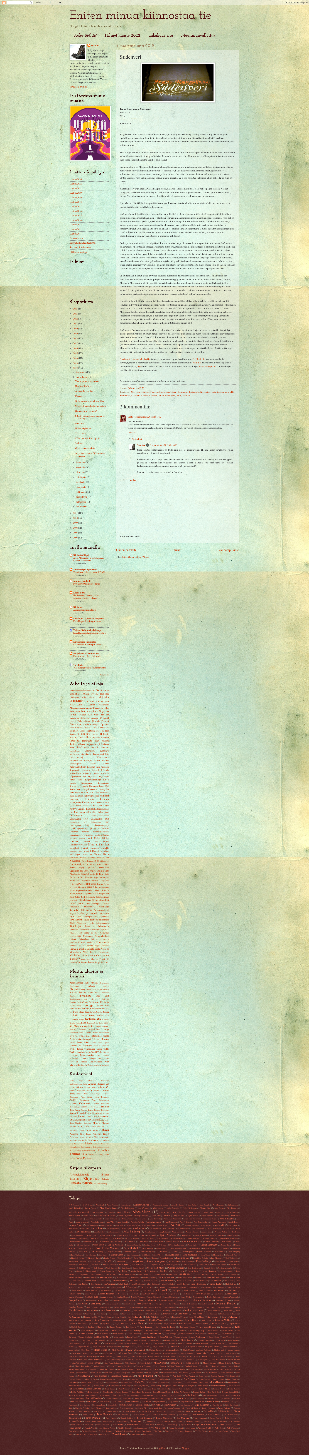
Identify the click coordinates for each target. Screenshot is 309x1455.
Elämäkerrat (75, 724)
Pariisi (95, 1032)
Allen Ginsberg (194, 1212)
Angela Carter (179, 1215)
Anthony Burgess (191, 1225)
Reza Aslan (137, 1388)
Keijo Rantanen (234, 1323)
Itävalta (92, 1011)
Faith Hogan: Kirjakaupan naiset (87, 621)
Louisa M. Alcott (92, 1343)
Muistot (84, 848)
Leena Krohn (101, 1336)
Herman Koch (90, 1280)
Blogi (101, 711)
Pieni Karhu (85, 1134)
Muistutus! (80, 423)
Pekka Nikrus (122, 1379)
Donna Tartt (83, 1251)
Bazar (79, 1093)
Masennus (88, 834)
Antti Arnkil (219, 1225)
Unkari (98, 1055)
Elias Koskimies (133, 1255)
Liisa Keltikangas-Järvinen (136, 1340)
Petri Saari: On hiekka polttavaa (86, 583)
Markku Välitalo (187, 1353)
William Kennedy (105, 1431)
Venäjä (84, 1058)
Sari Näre (236, 1398)
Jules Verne (89, 1313)
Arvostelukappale (79, 1174)
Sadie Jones (118, 1395)
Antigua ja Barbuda (101, 989)
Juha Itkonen (107, 1310)
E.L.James (174, 1251)
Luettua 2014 (76, 220)
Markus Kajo (92, 1356)
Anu (139, 366)
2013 (75, 363)
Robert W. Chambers (182, 1392)
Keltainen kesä (93, 766)
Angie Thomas (192, 1215)
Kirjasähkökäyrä (81, 555)
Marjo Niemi (142, 1353)
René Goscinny (124, 1388)
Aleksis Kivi (205, 1208)
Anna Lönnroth (155, 1218)
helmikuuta (81, 501)
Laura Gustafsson (85, 1333)
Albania (91, 986)
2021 (75, 323)
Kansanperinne (76, 760)
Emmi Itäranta (183, 1257)
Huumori (105, 737)
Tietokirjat (75, 926)
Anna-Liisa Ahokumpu (172, 1218)
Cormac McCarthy (134, 1245)
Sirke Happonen (186, 1405)
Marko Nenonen (232, 1353)
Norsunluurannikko (77, 1032)
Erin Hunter (121, 1261)
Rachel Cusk (114, 1385)
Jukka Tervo (228, 1310)
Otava (104, 1129)
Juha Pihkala (124, 1310)
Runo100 (90, 890)
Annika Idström (92, 1225)
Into (102, 1106)
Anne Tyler (110, 1222)
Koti (107, 786)
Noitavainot (74, 857)
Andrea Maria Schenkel (106, 1215)
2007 (75, 532)
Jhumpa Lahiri (75, 1300)
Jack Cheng (206, 1287)
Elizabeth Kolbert (77, 1258)
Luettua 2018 (76, 201)
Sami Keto (236, 1395)
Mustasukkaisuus (76, 851)
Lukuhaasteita (160, 36)
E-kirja (105, 1174)
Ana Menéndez (232, 1212)
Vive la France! (78, 1061)
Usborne (73, 1158)
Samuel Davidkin (94, 1398)
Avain (89, 1090)
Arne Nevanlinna (198, 1228)
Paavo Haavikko (226, 1372)
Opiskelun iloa (76, 870)
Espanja (73, 1002)
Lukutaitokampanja (101, 825)
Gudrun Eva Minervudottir (86, 1271)
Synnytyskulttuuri (101, 910)
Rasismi (100, 884)
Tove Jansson (199, 1417)
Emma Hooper (151, 1258)
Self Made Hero (76, 1143)
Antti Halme (233, 1225)
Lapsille (81, 808)
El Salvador (104, 999)
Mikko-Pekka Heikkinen (113, 1363)
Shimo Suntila (213, 1401)
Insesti (72, 747)
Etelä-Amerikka (96, 1002)
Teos (173, 395)
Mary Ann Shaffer (137, 1356)
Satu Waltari (146, 1401)
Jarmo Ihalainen (106, 1293)
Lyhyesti (80, 828)
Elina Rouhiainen (190, 1254)
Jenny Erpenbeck (154, 1297)
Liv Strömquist (187, 1340)
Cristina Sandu (149, 1245)
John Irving (96, 1303)
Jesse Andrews (198, 1297)
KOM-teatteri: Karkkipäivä (87, 438)
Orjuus (86, 870)
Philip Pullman (126, 1382)
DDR (107, 995)
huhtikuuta (81, 491)
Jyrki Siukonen (211, 1313)
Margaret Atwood (177, 1346)
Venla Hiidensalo (134, 1424)
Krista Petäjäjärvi (87, 1330)
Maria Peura (100, 1349)
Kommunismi (103, 783)
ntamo (90, 1158)
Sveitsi (72, 1048)
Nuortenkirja (77, 864)
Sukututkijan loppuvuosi (85, 569)
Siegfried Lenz (227, 1401)
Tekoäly (72, 923)
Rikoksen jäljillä (85, 887)
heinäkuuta (81, 477)
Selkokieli (73, 900)
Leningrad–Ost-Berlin (95, 1023)
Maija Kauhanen (98, 1346)
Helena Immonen (231, 1274)
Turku (99, 1052)
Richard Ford (190, 1388)
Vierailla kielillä (93, 948)
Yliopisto (95, 959)
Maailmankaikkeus (101, 831)
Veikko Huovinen (102, 1424)
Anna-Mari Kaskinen (192, 1218)
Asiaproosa (75, 711)
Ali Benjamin (98, 1212)
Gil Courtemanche (225, 1268)
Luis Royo (158, 1343)
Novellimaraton (103, 861)
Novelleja (75, 860)
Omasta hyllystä (81, 1182)
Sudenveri (79, 443)
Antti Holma (73, 1228)
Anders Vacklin (74, 1215)
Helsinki (73, 1008)
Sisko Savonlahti (231, 1405)
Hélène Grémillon (201, 1280)
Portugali (87, 1039)
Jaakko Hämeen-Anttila (177, 1287)
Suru (89, 910)
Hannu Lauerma (226, 1271)
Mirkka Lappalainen (82, 1366)
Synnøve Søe (161, 1411)
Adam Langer (126, 1205)
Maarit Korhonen (201, 1343)
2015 (75, 353)
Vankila (90, 945)
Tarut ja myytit (76, 919)
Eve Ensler (96, 1264)
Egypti (94, 999)
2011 (75, 513)
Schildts (92, 1140)
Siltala (88, 1143)
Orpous (93, 870)
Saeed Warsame (133, 1395)
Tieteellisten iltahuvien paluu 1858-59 (89, 572)
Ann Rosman (235, 1215)
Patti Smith (177, 1376)
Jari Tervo (233, 1290)
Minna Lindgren (192, 1362)
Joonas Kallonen (120, 1307)
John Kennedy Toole (113, 1303)
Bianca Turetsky (138, 1235)
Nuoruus (89, 864)
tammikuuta (82, 506)
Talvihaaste (104, 916)
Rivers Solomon (122, 1392)
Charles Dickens (209, 1238)
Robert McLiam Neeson (162, 1392)
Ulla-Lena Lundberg (192, 1421)
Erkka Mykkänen (136, 1261)
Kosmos (81, 1116)
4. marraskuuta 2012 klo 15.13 (147, 416)
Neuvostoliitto (95, 1029)
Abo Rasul (100, 1205)
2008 (75, 527)
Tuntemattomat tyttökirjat (90, 929)
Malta (98, 1026)
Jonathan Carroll (206, 1303)
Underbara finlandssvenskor (82, 1055)
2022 (75, 318)
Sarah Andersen (182, 1398)
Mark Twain (155, 1353)
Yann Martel (170, 1431)
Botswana (105, 992)
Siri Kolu (156, 1404)
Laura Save (199, 1333)
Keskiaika (105, 766)
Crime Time (93, 1096)
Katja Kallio (106, 1323)
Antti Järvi (85, 1228)
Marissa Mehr (219, 1350)
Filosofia (100, 730)
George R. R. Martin (156, 1267)
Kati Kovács (82, 1323)
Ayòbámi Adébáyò (222, 1232)
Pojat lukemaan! (101, 877)
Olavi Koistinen (137, 1372)
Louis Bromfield (75, 1343)
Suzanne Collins (112, 1411)
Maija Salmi (129, 1346)
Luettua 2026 (76, 179)
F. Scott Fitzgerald (171, 1264)
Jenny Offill (185, 1297)
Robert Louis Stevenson (141, 1392)
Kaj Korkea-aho (135, 1316)
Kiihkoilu (105, 770)
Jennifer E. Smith (91, 1297)
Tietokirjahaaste (102, 923)
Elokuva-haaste (83, 721)
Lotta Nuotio (233, 1340)
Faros (94, 1100)
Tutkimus (105, 929)
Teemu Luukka (88, 1414)
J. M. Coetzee (84, 1287)
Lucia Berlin (145, 1343)
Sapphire (169, 1398)
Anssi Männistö (148, 1225)
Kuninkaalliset (76, 802)
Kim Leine (101, 1327)
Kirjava (88, 1113)
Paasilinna (74, 1133)
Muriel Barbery (160, 1366)
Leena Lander (119, 1337)
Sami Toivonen (76, 1398)
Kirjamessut (104, 776)
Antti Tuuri (97, 1228)
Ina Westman (109, 1283)
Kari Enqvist (212, 1317)
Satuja (77, 896)
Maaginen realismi (79, 831)
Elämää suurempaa (91, 724)
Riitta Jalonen (93, 1392)
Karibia (100, 1015)
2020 (75, 328)
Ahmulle (197, 362)
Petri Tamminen (112, 1382)
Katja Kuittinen (155, 1323)
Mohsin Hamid (99, 1366)
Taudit (86, 919)
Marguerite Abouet (212, 1346)
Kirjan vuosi (76, 779)
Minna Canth (160, 1362)
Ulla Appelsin (165, 1421)
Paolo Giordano (100, 1375)
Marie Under (188, 1350)
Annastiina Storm (209, 1218)
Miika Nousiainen (168, 1359)
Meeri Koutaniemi (209, 1356)
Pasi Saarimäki (163, 1376)
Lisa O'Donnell (155, 1340)
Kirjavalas (78, 607)
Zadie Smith (104, 1434)
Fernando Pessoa (188, 1264)
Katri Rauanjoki (185, 1323)
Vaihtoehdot (84, 939)
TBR (72, 916)
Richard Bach (177, 1388)
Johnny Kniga (87, 1109)
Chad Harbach (163, 1238)
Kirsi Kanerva (131, 1327)
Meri (89, 838)
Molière (111, 1366)
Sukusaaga (104, 906)
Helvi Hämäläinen (185, 1277)
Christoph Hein (157, 1241)
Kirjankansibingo (93, 779)
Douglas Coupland (114, 1251)
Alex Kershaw (232, 1208)
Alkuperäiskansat (77, 707)
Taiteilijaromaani (90, 916)
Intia (103, 1008)
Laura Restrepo (170, 1333)
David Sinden (161, 1248)
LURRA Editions (91, 1119)
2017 (75, 343)
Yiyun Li (212, 1431)
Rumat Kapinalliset (78, 890)
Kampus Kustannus (101, 1110)
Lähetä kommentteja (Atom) (135, 556)
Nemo (93, 1126)
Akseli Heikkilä (75, 1208)
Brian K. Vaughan (217, 1235)
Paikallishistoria (88, 874)
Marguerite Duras (229, 1346)
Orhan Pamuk (183, 1372)
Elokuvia (96, 721)
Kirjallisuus (92, 776)
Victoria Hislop (171, 1424)
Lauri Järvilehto (226, 1333)
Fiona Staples (203, 1264)
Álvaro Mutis (135, 1434)
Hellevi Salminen (148, 1277)
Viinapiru (105, 948)
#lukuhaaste (75, 690)
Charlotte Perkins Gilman (228, 1238)
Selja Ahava (173, 1401)
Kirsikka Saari (225, 1327)
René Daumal (110, 1388)
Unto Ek (206, 1421)
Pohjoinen (97, 1133)
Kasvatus (93, 763)
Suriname (105, 1045)
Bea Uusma (236, 1232)
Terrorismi (81, 923)
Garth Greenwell (112, 1268)
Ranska (105, 1039)
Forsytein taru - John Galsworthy (87, 656)
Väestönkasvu (104, 952)
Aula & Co (103, 1087)
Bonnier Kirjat (94, 1093)
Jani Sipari (176, 1290)
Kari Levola (73, 1320)
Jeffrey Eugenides (202, 1293)
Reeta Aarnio (203, 1385)
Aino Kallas (192, 1205)
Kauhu (106, 763)
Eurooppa (89, 1005)
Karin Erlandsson (102, 1320)
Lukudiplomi (103, 812)
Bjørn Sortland (168, 1235)
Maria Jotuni (85, 1350)
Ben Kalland (91, 1235)
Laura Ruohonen (185, 1333)
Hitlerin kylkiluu (83, 428)
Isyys (86, 747)
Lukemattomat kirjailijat (85, 812)
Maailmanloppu (76, 834)
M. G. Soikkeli (186, 1343)
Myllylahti (85, 1126)
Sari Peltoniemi (77, 1401)
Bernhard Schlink (122, 1235)
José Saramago (170, 1307)
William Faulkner (89, 1431)
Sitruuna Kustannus (101, 1143)
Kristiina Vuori (102, 1330)
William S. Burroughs (123, 1431)
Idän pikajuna (102, 740)
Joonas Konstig (135, 1307)
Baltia (90, 992)
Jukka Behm (176, 1310)
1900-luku (103, 697)
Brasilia (72, 996)
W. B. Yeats (219, 1428)
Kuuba (78, 1023)
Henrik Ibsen (234, 1277)
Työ (80, 932)
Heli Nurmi (135, 1277)
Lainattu (105, 1179)
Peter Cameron (204, 1379)
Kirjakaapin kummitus (84, 641)
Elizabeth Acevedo (233, 1255)
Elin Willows (158, 1255)
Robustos (89, 1137)
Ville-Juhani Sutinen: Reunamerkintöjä (89, 667)
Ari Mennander (182, 1228)
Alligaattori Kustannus (98, 1080)
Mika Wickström (78, 1363)
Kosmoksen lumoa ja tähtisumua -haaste (87, 786)
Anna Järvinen (76, 1218)
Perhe (167, 395)
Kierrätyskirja (75, 1179)
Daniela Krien (225, 1245)
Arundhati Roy (99, 1232)
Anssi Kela (119, 1225)
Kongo (81, 1019)
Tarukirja (78, 665)
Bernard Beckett (105, 1235)
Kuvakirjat (97, 805)
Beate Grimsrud (77, 1235)
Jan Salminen (120, 1290)
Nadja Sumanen (191, 1366)
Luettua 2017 (76, 206)
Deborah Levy (194, 1248)
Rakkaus (91, 883)
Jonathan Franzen (226, 1303)
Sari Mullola (225, 1398)
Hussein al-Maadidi (183, 1280)
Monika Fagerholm (125, 1366)
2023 (75, 313)
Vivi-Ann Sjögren (157, 1427)
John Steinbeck (144, 1303)
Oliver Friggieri (152, 1372)
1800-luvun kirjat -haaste (82, 697)
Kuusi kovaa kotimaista (80, 805)
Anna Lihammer (128, 1218)
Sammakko (104, 1137)
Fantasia (154, 391)
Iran (71, 1012)
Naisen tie (87, 854)
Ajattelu (91, 704)
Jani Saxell (160, 1290)
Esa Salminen (187, 1261)
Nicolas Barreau (194, 1369)
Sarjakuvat (104, 893)
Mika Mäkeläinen (218, 1359)
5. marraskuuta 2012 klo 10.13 (163, 445)
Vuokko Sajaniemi (176, 1428)
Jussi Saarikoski (153, 1313)
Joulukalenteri (75, 751)
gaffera (162, 1448)
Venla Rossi (149, 1424)
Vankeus (81, 945)
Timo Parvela (92, 1417)
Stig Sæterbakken (126, 1408)
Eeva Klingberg (234, 1251)
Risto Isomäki (108, 1392)
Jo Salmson (90, 1300)
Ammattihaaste (93, 707)
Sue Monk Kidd (156, 1408)
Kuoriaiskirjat (92, 1116)
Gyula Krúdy (136, 1271)
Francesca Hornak (219, 1264)
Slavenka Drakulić (82, 1408)
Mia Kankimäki (96, 1359)
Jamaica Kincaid (234, 1287)
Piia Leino (204, 1382)
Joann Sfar (116, 1300)
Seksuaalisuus (102, 896)
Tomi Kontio (111, 1418)
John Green (82, 1303)
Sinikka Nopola (142, 1404)
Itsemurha (95, 747)
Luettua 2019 (76, 197)
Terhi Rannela (104, 1414)
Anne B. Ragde (226, 1218)
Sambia (93, 1042)
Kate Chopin (206, 1320)
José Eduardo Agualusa (152, 1307)
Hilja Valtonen (134, 1280)
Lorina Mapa (220, 1340)
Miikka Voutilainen (187, 1359)
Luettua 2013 (76, 224)
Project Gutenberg (100, 1183)
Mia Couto (83, 1359)
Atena (79, 1087)
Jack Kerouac (219, 1287)
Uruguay (106, 1055)
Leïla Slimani (85, 1340)
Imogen (97, 1106)
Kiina (106, 1015)
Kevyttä (95, 770)
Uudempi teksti (126, 550)
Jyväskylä (83, 1015)
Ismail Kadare (216, 1283)
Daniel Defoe (192, 1245)
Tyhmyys (73, 933)
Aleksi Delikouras (189, 1208)
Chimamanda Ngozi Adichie (110, 1241)
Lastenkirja (99, 808)
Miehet (97, 838)
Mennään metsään (77, 838)
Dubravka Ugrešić (130, 1251)
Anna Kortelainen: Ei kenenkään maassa (90, 454)
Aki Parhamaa (232, 1205)
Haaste (95, 734)
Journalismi (90, 750)
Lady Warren (213, 1330)
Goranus (73, 1103)
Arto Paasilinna (83, 1231)
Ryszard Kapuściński (230, 1392)
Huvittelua (74, 740)
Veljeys (97, 945)
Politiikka (74, 880)
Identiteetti (87, 740)
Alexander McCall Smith (79, 1212)
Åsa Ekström (148, 1434)
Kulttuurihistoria (91, 795)
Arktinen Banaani (96, 1083)
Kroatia (72, 1023)
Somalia (97, 1045)
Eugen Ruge (233, 1261)
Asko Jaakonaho (114, 1232)
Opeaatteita (103, 867)
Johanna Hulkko (167, 1300)
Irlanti (75, 1011)
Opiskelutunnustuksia (85, 448)
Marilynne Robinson (203, 1350)
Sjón (70, 1408)
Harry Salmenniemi (127, 1274)
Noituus (83, 857)
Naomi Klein (233, 1366)
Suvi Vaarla (97, 1411)
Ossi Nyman (196, 1372)
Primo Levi (86, 1385)
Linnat (106, 809)
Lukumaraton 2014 (100, 818)
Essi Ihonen (220, 1261)
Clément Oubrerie (83, 1245)
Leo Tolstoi (227, 1337)
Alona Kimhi (208, 1212)
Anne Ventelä (122, 1222)
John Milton (128, 1303)
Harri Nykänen (96, 1274)
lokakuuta (80, 462)
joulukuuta (81, 372)
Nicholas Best (166, 1369)
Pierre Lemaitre (191, 1382)
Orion (82, 1130)
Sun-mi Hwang (192, 1408)
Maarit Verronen (218, 1343)
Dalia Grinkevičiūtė (176, 1245)
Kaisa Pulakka (106, 1317)
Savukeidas (82, 1140)
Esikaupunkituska (101, 727)
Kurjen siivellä (103, 802)
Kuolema (86, 802)
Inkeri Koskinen (153, 1284)
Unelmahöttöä (75, 936)
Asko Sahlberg (131, 1231)
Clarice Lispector (211, 1241)
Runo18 (98, 890)
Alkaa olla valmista (84, 391)
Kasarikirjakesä (76, 763)
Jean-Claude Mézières (149, 1293)
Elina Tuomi (205, 1255)
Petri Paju (99, 1382)
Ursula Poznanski (219, 1421)
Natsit (106, 854)
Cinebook (105, 1093)
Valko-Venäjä (74, 1058)
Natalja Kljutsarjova (76, 1369)
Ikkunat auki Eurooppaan (89, 1008)
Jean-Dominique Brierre (170, 1293)
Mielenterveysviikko (78, 844)
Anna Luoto (141, 1218)
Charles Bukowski (193, 1238)
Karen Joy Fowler (179, 1317)
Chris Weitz (143, 1241)
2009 (75, 522)
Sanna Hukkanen (156, 1398)
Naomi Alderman (218, 1366)
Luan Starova (109, 1343)
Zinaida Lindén (119, 1434)
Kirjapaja (81, 1113)
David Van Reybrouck (178, 1248)
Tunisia (88, 1052)
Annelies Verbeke (137, 1222)
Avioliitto (93, 711)
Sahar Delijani (147, 1395)
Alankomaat (75, 986)
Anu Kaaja (126, 1228)
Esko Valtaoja (204, 1261)
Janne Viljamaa (205, 1290)
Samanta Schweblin (209, 1395)
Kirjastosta (194, 391)
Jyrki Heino (197, 1313)
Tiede (91, 922)
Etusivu (177, 550)
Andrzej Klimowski (141, 1215)
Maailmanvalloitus (198, 36)
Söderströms (103, 1150)
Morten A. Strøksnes (143, 1366)
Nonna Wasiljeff (122, 1372)
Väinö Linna (190, 1428)
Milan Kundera (130, 1363)
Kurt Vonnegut (135, 1330)
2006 (75, 537)
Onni (102, 864)
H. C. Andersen (150, 1271)
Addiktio (90, 701)
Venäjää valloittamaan (99, 1058)
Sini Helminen (126, 1404)
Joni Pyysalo (92, 1307)
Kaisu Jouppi (120, 1317)
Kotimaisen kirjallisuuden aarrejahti (217, 391)
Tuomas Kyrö (75, 1421)
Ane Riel (167, 1215)
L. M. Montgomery (196, 1330)
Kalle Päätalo (151, 1317)
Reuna (82, 1137)
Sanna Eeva (127, 1398)
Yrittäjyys (73, 962)
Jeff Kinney (187, 1293)
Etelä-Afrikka (82, 1002)
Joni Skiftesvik (105, 1307)
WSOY (81, 1157)
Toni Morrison (182, 1417)
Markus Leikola (106, 1356)
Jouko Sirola (183, 1307)
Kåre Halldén (166, 1330)
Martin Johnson (121, 1356)
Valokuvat (91, 942)
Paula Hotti (203, 1376)
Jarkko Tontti (75, 1293)
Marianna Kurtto (173, 1350)
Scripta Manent (103, 1140)
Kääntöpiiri (79, 1119)
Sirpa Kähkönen (202, 1404)
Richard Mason (204, 1388)
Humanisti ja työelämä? (86, 410)
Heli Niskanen (121, 1277)
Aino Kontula (205, 1205)
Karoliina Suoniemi (137, 1320)
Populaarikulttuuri (90, 880)
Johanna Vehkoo (223, 1300)
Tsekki (106, 1048)
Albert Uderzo (158, 1208)
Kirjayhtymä (97, 1113)
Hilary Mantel (119, 1280)
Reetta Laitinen (234, 1385)
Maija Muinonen (114, 1346)
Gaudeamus (104, 1100)
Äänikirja (104, 962)
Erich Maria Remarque (77, 1261)
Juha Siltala (138, 1310)
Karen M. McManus (196, 1317)
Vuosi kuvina (89, 952)
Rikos (95, 887)
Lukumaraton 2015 (78, 822)
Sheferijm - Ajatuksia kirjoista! (88, 618)
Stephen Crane (111, 1408)
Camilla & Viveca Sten (78, 1238)
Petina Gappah (86, 1382)
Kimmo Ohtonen (115, 1327)
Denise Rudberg (223, 1248)
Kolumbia (74, 1019)
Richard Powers (219, 1388)
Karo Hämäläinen (119, 1320)
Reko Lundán (77, 1388)
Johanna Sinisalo (201, 1300)
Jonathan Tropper (76, 1307)
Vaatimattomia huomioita (87, 381)
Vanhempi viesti (229, 550)
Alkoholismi (104, 704)
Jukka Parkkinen (214, 1310)
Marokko (105, 1026)
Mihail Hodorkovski (151, 1359)
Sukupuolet (89, 906)
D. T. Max (162, 1245)
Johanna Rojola (182, 1300)
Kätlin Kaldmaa (152, 1330)
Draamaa (94, 718)
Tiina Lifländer (154, 1414)
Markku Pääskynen (170, 1353)
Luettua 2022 (76, 183)
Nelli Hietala (142, 1369)
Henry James (76, 1280)
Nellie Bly (154, 1369)
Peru (76, 1036)
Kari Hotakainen (229, 1316)
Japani (106, 1011)
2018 (75, 338)
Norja (106, 1029)
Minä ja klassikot (98, 844)
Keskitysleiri (75, 770)
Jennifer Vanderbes (138, 1297)
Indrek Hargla (123, 1284)
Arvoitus (105, 707)
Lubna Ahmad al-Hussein (127, 1343)
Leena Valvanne (166, 1337)
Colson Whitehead (115, 1244)
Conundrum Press (77, 1097)
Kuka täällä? (85, 36)
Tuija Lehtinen (231, 1418)
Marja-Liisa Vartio (110, 1353)
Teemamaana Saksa (93, 1048)
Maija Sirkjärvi (143, 1346)
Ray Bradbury (156, 1385)
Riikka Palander (234, 1388)
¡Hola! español (102, 1065)
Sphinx (72, 1147)
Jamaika (99, 1012)
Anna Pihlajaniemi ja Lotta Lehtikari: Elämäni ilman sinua (88, 559)
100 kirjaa (100, 690)
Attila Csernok (177, 1232)
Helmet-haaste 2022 (122, 36)
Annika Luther (106, 1225)
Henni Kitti (199, 1277)
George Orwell (138, 1268)
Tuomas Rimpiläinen (92, 1421)
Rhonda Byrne (150, 1388)
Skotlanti (73, 1045)
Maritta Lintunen (234, 1350)
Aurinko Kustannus (77, 1090)
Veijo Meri (89, 1424)
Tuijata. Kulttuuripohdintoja (87, 630)
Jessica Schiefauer (214, 1297)
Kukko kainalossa (101, 792)
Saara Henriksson (75, 1395)
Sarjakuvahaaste (90, 893)
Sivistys (72, 903)
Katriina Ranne (202, 1323)
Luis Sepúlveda (171, 1343)
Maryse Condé (153, 1356)
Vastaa (131, 432)
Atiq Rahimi (164, 1232)
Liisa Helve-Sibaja (115, 1340)
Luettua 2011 (76, 233)
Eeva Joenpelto (219, 1251)
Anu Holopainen (112, 1228)
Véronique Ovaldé (205, 1428)
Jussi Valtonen (168, 1313)
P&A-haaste (75, 874)
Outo (107, 870)
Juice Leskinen (163, 1310)
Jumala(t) (104, 750)
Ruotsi (80, 1042)
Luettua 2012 (76, 229)
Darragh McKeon (85, 1248)
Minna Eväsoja (176, 1362)
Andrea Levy (88, 1215)
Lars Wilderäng (227, 1330)
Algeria (106, 986)
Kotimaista (125, 395)
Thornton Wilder (139, 1414)
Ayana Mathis (206, 1232)
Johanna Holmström (148, 1300)
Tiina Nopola (183, 1414)
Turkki (94, 1052)
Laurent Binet (212, 1333)
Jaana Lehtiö (194, 1287)
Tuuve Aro (136, 1421)
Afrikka (94, 982)
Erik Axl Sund (94, 1261)
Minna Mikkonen (209, 1363)
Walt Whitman (232, 1428)
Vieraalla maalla (78, 948)
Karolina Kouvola (175, 1320)
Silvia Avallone (99, 1405)
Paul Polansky (190, 1376)
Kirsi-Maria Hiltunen (187, 1327)
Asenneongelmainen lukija (84, 609)
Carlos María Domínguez (99, 1238)
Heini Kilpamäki (202, 1274)
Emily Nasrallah (124, 1258)
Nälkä (97, 864)
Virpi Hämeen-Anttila (107, 1428)
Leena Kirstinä (85, 1337)
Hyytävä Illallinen (83, 386)
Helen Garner (217, 1274)
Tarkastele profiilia (78, 86)
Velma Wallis (117, 1424)
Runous (105, 890)
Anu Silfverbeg (168, 1228)
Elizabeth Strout (94, 1258)
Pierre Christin (176, 1382)
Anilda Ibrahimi (207, 1215)
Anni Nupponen (171, 1222)
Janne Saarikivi (189, 1290)
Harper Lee (84, 1274)
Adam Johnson (112, 1205)
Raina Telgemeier (140, 1385)
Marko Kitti (201, 1353)
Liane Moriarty (99, 1340)
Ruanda (72, 1042)
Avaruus (84, 711)
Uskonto (73, 939)
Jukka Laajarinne (193, 1310)
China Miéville (130, 1241)
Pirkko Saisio (74, 1385)
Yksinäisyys (84, 958)
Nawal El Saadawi (107, 1369)
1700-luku (94, 694)
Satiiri (72, 896)
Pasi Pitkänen (145, 1375)
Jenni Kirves (218, 1293)
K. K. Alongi (74, 1316)
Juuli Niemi (183, 1313)
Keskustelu (86, 770)
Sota (80, 903)
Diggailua (74, 717)
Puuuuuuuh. (80, 396)
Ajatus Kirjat (76, 1080)
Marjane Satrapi (127, 1353)
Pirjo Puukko (233, 1382)
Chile (98, 995)
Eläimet (105, 721)
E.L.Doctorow (162, 1251)
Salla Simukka (191, 1395)
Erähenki (88, 727)
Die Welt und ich (98, 714)
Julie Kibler (101, 1313)
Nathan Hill (91, 1369)
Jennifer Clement (75, 1297)
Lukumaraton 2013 (79, 818)
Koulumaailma (76, 792)
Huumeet (96, 737)
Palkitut (100, 873)
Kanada (92, 1015)
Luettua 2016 (76, 211)
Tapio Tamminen (176, 1411)
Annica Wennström (219, 1222)
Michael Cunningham (115, 1359)
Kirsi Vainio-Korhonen (165, 1327)
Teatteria (94, 919)
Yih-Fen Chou (200, 1431)
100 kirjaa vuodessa (78, 251)
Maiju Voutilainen (159, 1346)
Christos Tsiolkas (172, 1241)
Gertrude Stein (209, 1268)
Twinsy (100, 1154)
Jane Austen (134, 1290)
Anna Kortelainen (112, 1218)
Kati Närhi (94, 1323)
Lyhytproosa (90, 828)
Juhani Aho (150, 1310)
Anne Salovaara (97, 1222)
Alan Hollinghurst (127, 1208)
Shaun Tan (200, 1401)
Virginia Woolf (90, 1428)
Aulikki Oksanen (192, 1232)
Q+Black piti (198, 359)
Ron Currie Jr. (213, 1392)
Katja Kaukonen (121, 1323)
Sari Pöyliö (91, 1401)
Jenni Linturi (231, 1293)
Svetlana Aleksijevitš (130, 1411)
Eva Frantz (83, 1264)
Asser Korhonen (150, 1232)
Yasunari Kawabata (185, 1431)
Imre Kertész (96, 1284)
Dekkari (82, 714)
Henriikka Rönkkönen (216, 1277)
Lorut (71, 812)
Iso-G (79, 747)
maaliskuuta (82, 496)
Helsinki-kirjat (75, 1106)
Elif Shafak (146, 1255)
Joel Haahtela (129, 1300)
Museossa (94, 848)
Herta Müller (105, 1280)
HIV (88, 734)
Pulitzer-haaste (76, 238)
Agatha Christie (141, 1204)
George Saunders (176, 1267)
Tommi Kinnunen (144, 1418)
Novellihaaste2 (89, 860)
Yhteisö (186, 395)
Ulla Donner (177, 1421)
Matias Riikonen (168, 1356)
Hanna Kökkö (193, 1271)
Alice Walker (164, 1212)
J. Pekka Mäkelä (99, 1287)
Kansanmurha (103, 757)
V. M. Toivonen (234, 1421)
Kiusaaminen (86, 783)
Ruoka (72, 893)
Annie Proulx (77, 1225)
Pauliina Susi (232, 1376)
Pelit (107, 874)
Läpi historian (103, 828)
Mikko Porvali (94, 1362)
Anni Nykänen (185, 1222)
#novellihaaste (87, 690)
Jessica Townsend (231, 1297)
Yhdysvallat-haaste (78, 1064)
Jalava (77, 1110)
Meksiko (73, 1029)
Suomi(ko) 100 (77, 910)
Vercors (160, 1424)
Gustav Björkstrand (107, 1271)
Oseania (88, 1032)
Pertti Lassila (163, 1379)
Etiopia (79, 1005)
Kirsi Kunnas (146, 1326)
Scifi (83, 896)
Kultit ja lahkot (76, 795)
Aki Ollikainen (218, 1205)
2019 (75, 333)
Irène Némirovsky (198, 1283)
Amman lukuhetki (82, 581)
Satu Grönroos (118, 1401)
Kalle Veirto (164, 1317)
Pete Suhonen (189, 1379)
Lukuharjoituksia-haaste (100, 815)
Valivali (81, 942)
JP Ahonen (161, 1287)
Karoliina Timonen (157, 1320)
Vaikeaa (94, 939)
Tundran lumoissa (77, 1052)
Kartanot (105, 760)
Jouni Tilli (210, 1307)
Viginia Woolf (185, 1424)
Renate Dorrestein (93, 1388)
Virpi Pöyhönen (124, 1428)
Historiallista (85, 737)
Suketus (141, 445)
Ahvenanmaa (104, 983)
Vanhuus (73, 945)
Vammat (105, 942)
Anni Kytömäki (154, 1221)
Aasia (72, 982)
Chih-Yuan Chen (89, 1241)
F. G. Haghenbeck (153, 1264)
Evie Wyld (123, 1264)
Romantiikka (104, 887)
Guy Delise (122, 1271)
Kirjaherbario (75, 773)
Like (101, 1119)
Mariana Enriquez (156, 1350)
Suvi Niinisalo (84, 1411)
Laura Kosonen (118, 1333)
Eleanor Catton (117, 1254)
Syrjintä (73, 913)
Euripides (72, 1264)
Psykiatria (105, 880)
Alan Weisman (143, 1208)
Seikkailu (90, 896)
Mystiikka (104, 851)
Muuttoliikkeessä (91, 851)
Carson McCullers (147, 1238)
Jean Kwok (134, 1293)
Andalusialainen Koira (78, 1084)
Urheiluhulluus (102, 935)
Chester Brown (74, 1241)
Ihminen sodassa (77, 744)
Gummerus (85, 1103)
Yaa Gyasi (158, 1431)
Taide (79, 916)
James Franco (76, 1290)
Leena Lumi (79, 592)
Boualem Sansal (200, 1235)
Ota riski (100, 870)
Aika (71, 704)
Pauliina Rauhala (217, 1376)
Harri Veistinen (111, 1274)
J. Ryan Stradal (115, 1287)
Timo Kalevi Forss (231, 1414)
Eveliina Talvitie (109, 1264)
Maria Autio (73, 1350)
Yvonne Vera (92, 1434)
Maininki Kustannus (83, 1123)
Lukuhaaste (76, 815)
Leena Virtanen (181, 1337)
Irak (107, 1008)
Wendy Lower (74, 1431)
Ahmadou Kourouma (160, 1205)
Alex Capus (218, 1208)
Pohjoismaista (76, 1039)
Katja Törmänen (170, 1323)
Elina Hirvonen (172, 1254)
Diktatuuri (84, 718)
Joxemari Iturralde (224, 1307)
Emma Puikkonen (166, 1258)
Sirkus (95, 900)
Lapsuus (90, 808)
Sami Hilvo (224, 1395)
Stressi (106, 903)
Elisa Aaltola (218, 1255)
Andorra (89, 989)
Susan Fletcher (224, 1408)
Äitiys (97, 962)
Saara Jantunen (90, 1395)
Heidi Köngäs (160, 1274)
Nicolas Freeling (210, 1369)
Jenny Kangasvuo (180, 391)
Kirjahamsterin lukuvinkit (86, 653)
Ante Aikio (176, 1225)
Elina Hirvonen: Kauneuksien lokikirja (89, 632)
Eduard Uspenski (188, 1251)
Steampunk (97, 903)
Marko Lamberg (216, 1353)
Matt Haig (182, 1356)
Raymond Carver (170, 1385)
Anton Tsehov (206, 1225)
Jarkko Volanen (90, 1293)
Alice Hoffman (123, 1212)
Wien (106, 1061)
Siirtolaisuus (85, 900)
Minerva (96, 1122)
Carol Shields (117, 1238)
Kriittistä (88, 792)
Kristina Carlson (119, 1330)
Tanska (80, 1048)
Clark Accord (226, 1241)
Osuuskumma (92, 1130)
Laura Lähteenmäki (152, 1333)
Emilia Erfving (109, 1258)
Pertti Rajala (176, 1379)
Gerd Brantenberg (194, 1268)
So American (85, 1045)
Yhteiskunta (102, 955)
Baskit (97, 992)
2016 (75, 348)
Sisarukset (104, 900)
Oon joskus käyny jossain (89, 866)
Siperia (106, 1042)
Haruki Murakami (144, 1274)
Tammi (75, 1153)
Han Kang (164, 1271)
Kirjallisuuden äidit (78, 776)
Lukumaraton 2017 (79, 825)
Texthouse (93, 1154)
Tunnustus (74, 929)
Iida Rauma (82, 1283)
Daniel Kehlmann (209, 1244)
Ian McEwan (216, 1280)
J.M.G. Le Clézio (147, 1287)
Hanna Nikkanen (209, 1271)
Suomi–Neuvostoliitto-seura (84, 1150)
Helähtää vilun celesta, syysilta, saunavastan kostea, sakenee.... (86, 597)
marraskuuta (82, 377)
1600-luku (84, 693)
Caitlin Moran (232, 1235)
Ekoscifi (73, 721)
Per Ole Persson (148, 1379)
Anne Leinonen (82, 1222)
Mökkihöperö (75, 854)
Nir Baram (108, 1372)
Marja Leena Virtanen (91, 1353)
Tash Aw (196, 1411)
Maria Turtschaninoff (136, 1349)
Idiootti (90, 1106)
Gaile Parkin (98, 1268)
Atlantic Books (90, 1087)
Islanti (81, 1011)
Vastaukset (137, 439)
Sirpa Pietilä (217, 1405)
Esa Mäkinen (174, 1261)
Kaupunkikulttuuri (78, 766)
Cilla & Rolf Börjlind (191, 1241)
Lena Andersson (197, 1336)
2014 (75, 358)
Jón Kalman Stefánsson (229, 1313)
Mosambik (83, 1029)
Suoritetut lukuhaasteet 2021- (83, 242)
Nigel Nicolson (225, 1369)
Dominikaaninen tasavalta (80, 999)
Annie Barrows (234, 1222)
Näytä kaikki (104, 675)
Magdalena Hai (83, 1346)
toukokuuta (81, 486)
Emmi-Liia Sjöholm (200, 1258)
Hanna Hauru (178, 1271)
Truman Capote (215, 1418)
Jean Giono (122, 1293)
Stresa (77, 1147)
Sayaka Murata (160, 1401)
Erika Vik (108, 1261)
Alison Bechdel (179, 1212)
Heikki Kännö (186, 1274)
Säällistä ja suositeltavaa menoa (93, 913)
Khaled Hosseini (77, 1327)
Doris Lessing (96, 1251)
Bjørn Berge (152, 1235)
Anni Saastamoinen (201, 1222)
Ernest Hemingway (156, 1261)
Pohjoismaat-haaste (100, 1035)
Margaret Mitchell (195, 1346)
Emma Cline (138, 1258)
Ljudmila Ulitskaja (204, 1340)
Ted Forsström (224, 1411)
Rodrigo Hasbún (199, 1392)
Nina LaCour (96, 1372)
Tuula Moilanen (121, 1421)
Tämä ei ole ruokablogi (96, 932)
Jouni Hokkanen (197, 1307)
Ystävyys (81, 962)
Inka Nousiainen (138, 1284)
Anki (130, 416)
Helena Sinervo (91, 1277)
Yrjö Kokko (80, 1434)
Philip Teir (140, 1382)
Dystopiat (104, 717)
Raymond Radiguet (187, 1385)
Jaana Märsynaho (207, 366)
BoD (85, 1093)
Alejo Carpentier (173, 1208)
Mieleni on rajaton (96, 841)
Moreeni (105, 1123)
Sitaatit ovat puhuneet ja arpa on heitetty (90, 417)
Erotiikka (79, 727)
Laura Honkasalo (103, 1333)
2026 (75, 308)
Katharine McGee (222, 1320)
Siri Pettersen (169, 1404)
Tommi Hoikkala (127, 1418)
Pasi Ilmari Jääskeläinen (122, 1375)
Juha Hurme (91, 1310)
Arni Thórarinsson (214, 1228)
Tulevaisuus (103, 926)
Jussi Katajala (138, 1313)
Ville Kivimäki (226, 1424)
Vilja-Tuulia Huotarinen (205, 1424)
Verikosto (105, 945)
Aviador (97, 1090)
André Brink (156, 1215)
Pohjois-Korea (84, 1036)
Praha (94, 1039)
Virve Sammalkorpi (140, 1428)
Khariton (91, 1327)
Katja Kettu (138, 1323)
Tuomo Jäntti (107, 1421)
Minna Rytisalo (225, 1363)
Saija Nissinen (161, 1395)
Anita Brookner (222, 1215)
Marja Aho (75, 1353)
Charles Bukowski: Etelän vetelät (90, 405)
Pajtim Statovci (83, 1375)
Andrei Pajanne (125, 1215)
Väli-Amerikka (96, 1061)
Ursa (107, 1154)
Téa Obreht (151, 1421)
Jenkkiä (74, 1015)
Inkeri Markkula (168, 1284)
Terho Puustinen (123, 1414)
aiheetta (90, 962)
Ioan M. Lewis (182, 1284)
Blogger (185, 1448)
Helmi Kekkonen (166, 1277)
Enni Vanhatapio (231, 1258)
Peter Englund (218, 1379)
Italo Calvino (231, 1284)
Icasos (84, 1106)
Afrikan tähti (102, 701)
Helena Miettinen (75, 1277)
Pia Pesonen (163, 1382)
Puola (99, 1039)
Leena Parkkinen (148, 1336)
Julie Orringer (114, 1313)
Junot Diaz (126, 1313)
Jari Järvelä (219, 1290)
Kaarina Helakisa (90, 1317)
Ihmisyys (105, 744)
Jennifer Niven (122, 1297)
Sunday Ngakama (208, 1408)
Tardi (188, 1411)
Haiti (107, 1005)
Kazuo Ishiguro (218, 1323)
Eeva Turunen (91, 1255)
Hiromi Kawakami (150, 1280)
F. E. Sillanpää (137, 1264)
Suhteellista (74, 906)
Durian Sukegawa (147, 1251)
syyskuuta (80, 467)
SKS (95, 1137)
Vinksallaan (75, 952)
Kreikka (105, 1019)
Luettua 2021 (76, 188)
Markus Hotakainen (76, 1356)
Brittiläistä (85, 995)
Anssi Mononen (133, 1225)
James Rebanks (91, 1290)
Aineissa (80, 704)
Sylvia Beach (147, 1411)
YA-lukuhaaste (88, 955)
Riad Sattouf (164, 1388)
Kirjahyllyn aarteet (91, 773)
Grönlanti (99, 1005)
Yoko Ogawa (223, 1431)
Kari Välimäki (86, 1320)
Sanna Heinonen (141, 1398)
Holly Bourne (166, 1280)
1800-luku (104, 693)
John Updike (159, 1303)
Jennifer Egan (107, 1297)
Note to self (103, 857)
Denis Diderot (208, 1248)
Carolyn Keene (132, 1238)
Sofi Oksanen (97, 1408)
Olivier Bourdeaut (168, 1372)
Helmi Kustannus (101, 1103)
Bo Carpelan (186, 1235)
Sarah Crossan (198, 1398)
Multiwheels (74, 1126)
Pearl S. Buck (91, 1379)
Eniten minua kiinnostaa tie (141, 15)
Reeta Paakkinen (218, 1385)
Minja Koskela (145, 1363)
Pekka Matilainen (107, 1379)
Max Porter (194, 1356)
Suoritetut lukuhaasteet (80, 247)
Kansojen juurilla (92, 760)
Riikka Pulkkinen (77, 1392)
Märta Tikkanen (175, 1366)
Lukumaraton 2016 (100, 822)
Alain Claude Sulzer (108, 1208)
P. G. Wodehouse (210, 1372)
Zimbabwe (92, 1065)
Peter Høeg (73, 1382)
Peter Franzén (232, 1379)
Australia (73, 992)
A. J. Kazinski (74, 1205)
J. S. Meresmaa (130, 1287)
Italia (87, 1011)
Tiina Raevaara (198, 1414)
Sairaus (79, 893)
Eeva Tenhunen (77, 1255)
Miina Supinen (203, 1359)
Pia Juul (152, 1382)
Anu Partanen (154, 1228)
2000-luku (135, 391)
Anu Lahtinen (139, 1228)
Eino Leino (103, 1255)
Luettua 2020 (76, 192)
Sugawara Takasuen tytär (174, 1408)
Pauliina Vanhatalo (76, 1379)
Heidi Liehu (172, 1274)
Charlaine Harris (177, 1238)
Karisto (73, 1113)
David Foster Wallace (107, 1248)
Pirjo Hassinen (218, 1382)
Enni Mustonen (216, 1258)
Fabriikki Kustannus (79, 1100)
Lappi (84, 1022)
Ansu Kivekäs (162, 1225)
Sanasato (73, 1140)
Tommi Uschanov (164, 1417)
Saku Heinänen (176, 1395)
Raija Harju (126, 1385)
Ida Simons (229, 1280)
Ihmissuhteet (165, 391)
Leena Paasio (132, 1337)
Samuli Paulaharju (112, 1398)
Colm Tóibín (98, 1244)
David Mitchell (131, 1248)
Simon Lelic (112, 1405)
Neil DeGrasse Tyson (125, 1369)
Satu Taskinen (132, 1401)
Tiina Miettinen (169, 1414)
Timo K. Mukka (214, 1414)
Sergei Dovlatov (187, 1401)
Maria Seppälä (117, 1350)
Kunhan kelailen (97, 799)
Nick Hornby (180, 1369)
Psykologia (74, 884)
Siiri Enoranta (85, 1405)
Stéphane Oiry (141, 1408)
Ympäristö (104, 958)
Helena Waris (106, 1277)
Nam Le (205, 1366)
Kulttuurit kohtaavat (140, 395)
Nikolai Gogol (82, 1372)
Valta (178, 395)
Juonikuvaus (74, 754)
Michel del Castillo (133, 1359)
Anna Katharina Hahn (93, 1218)
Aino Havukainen (177, 1205)
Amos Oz (219, 1212)
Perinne (88, 877)
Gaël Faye (126, 1268)
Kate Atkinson (191, 1320)
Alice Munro (142, 1211)
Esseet (82, 730)
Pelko (161, 395)
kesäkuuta (81, 481)
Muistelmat (74, 848)
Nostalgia (91, 857)
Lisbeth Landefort (171, 1340)
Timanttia (89, 926)
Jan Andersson (105, 1290)
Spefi (87, 903)
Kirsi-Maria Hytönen (207, 1327)
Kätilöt (106, 805)
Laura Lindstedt (133, 1333)
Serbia (99, 1042)
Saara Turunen (105, 1395)
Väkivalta (75, 955)
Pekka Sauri (134, 1379)
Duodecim (105, 1097)
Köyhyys (73, 808)
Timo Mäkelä (75, 1417)
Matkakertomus (102, 834)
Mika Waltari (234, 1359)
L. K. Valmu (180, 1330)
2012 (75, 368)
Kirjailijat (105, 773)
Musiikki (105, 848)
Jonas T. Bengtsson (189, 1303)
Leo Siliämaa (214, 1337)
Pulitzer (82, 883)
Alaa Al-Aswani (90, 1208)
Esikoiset (145, 391)
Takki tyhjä (80, 433)
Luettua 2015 (76, 215)
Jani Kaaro (147, 1290)
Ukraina (106, 1052)
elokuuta (80, 472)
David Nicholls (147, 1248)
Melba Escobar (226, 1356)
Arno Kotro (228, 1228)
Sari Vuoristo (105, 1401)
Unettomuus (88, 936)
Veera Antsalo (76, 1424)
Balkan (82, 992)
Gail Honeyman (84, 1268)
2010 (75, 518)
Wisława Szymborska (143, 1431)
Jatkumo (105, 747)
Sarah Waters (212, 1398)
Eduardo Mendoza (204, 1251)
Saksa (86, 1042)
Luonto (154, 395)
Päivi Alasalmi (100, 1385)
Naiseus (97, 854)
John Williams (173, 1303)
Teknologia (104, 919)
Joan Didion (103, 1300)
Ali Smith (110, 1212)
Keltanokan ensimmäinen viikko (90, 401)
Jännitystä (86, 753)
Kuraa (93, 802)
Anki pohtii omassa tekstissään (135, 359)
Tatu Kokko (208, 1411)
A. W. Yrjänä (88, 1205)
